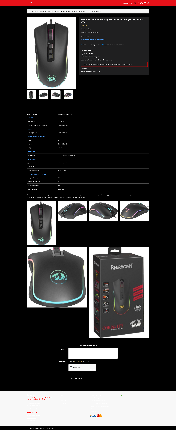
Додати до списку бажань (91, 45)
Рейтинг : (62, 361)
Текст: (62, 349)
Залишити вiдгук (86, 29)
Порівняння (63, 398)
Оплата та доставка (97, 409)
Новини (62, 395)
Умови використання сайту (100, 406)
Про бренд (95, 398)
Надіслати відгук (76, 378)
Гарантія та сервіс (97, 395)
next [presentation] (56, 102)
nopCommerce (40, 428)
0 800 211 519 (127, 3)
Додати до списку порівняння (114, 45)
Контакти (63, 403)
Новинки (63, 401)
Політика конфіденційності (100, 403)
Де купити (94, 411)
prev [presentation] (46, 102)
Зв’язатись (31, 420)
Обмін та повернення (98, 401)
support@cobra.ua (37, 409)
